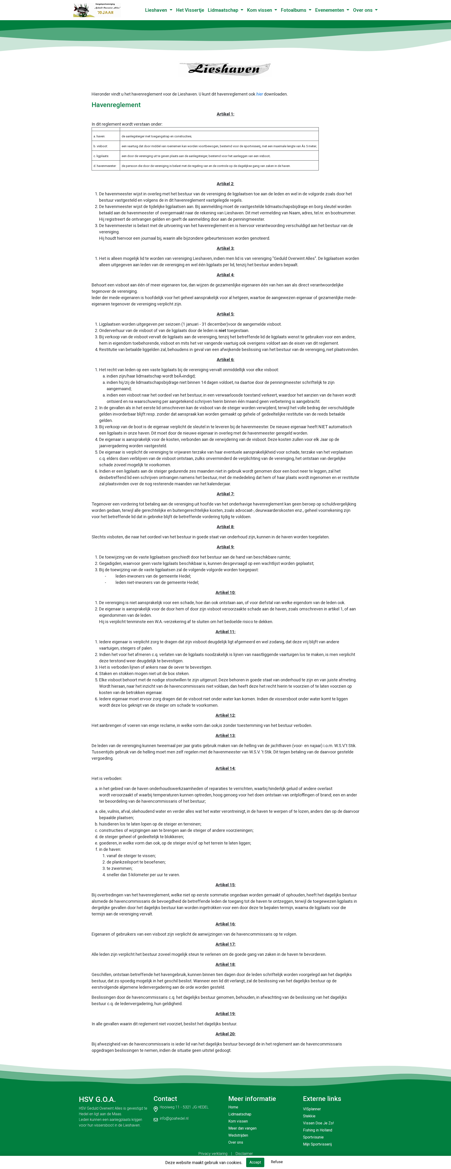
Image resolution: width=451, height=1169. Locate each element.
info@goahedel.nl (174, 1118)
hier (259, 94)
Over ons (363, 10)
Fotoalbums (294, 10)
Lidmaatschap (223, 10)
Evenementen (330, 10)
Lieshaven (156, 10)
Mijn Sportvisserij (317, 1144)
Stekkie (309, 1116)
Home (233, 1107)
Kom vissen (260, 10)
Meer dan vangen (242, 1128)
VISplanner (312, 1109)
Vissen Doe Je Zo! (318, 1123)
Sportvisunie (313, 1137)
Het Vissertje (190, 10)
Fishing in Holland (317, 1130)
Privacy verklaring (212, 1153)
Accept (255, 1162)
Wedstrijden (238, 1135)
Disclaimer (244, 1153)
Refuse (277, 1162)
